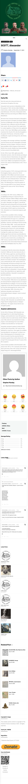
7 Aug (17, 510)
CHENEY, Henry (4, 634)
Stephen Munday (8, 50)
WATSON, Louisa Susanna (15, 681)
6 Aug (17, 524)
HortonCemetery (5, 468)
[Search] (26, 39)
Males (11, 41)
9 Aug (17, 468)
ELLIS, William (12, 671)
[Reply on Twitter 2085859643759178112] (3, 519)
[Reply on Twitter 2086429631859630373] (3, 477)
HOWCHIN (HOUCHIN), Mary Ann (7, 576)
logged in (8, 458)
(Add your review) (5, 449)
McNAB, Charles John (14, 703)
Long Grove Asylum (5, 41)
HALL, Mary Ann (4, 619)
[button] (14, 38)
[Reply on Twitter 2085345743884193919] (3, 536)
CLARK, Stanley (4, 590)
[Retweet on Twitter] (2, 481)
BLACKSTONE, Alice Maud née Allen (17, 649)
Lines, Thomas (12, 692)
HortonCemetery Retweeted (8, 481)
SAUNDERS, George (13, 660)
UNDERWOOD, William (5, 561)
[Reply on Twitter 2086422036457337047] (3, 504)
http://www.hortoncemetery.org (14, 386)
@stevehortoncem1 (15, 483)
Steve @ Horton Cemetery (6, 483)
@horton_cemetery (11, 468)
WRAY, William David (5, 605)
